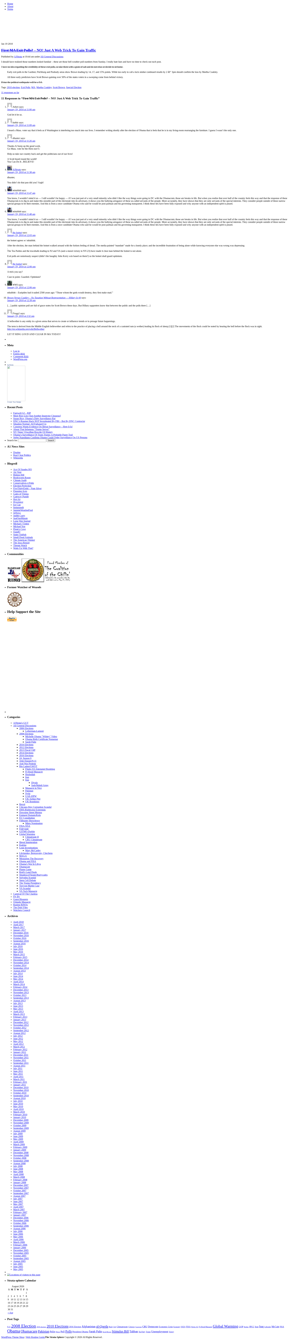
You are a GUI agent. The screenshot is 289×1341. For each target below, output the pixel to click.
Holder (246, 1327)
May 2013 (18, 1008)
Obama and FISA (27, 861)
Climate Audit (19, 480)
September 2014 (21, 968)
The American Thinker (24, 540)
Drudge (16, 452)
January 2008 (19, 1182)
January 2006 (19, 1247)
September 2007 (21, 1193)
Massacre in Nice (33, 788)
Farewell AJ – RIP (22, 413)
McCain (275, 1326)
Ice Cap (17, 504)
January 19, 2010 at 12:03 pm (21, 235)
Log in (16, 351)
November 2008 (21, 1155)
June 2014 (18, 976)
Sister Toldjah (19, 534)
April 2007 (18, 1207)
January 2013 (19, 1019)
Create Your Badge (14, 402)
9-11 (9, 1327)
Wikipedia (18, 458)
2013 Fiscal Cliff (27, 750)
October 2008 (19, 1158)
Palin (52, 1331)
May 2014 (18, 979)
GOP (241, 1326)
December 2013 (20, 989)
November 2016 (21, 935)
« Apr (10, 1312)
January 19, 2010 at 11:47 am (21, 193)
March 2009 (19, 1144)
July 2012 (18, 1036)
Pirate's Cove (19, 529)
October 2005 (19, 1255)
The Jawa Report (21, 542)
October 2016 (19, 938)
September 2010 (21, 1095)
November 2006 (21, 1220)
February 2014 (20, 987)
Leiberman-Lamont (34, 731)
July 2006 (18, 1231)
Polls (68, 1331)
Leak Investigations (28, 847)
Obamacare (24, 866)
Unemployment (159, 1331)
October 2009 (19, 1125)
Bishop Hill (18, 475)
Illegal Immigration (28, 842)
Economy (176, 1327)
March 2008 (19, 1177)
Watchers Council (21, 910)
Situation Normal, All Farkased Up (29, 424)
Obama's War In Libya (30, 864)
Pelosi (58, 1332)
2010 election (13, 87)
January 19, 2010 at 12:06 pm (21, 266)
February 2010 (20, 1114)
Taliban (133, 1331)
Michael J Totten (21, 523)
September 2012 (21, 1030)
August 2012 (19, 1033)
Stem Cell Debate (27, 880)
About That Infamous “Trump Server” (31, 429)
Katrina (22, 845)
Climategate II (32, 837)
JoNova (17, 513)
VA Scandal (25, 888)
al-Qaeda (102, 1326)
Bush (111, 1327)
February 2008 (20, 1179)
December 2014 (20, 960)
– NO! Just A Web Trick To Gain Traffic (48, 50)
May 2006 (18, 1236)
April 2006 (18, 1239)
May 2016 (18, 951)
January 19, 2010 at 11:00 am (21, 109)
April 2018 (18, 922)
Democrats (153, 1326)
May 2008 (18, 1171)
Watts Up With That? (23, 548)
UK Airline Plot (32, 799)
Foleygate (24, 828)
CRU (144, 1326)
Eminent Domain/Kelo (30, 815)
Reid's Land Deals (28, 872)
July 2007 (18, 1198)
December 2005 (20, 1250)
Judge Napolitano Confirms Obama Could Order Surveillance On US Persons (50, 437)
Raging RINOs (20, 904)
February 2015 (20, 957)
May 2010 (18, 1106)
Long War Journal (21, 521)
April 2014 (18, 981)
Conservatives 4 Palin (23, 483)
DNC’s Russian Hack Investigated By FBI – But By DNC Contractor (49, 421)
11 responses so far (10, 92)
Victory (171, 1332)
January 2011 (19, 1084)
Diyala (34, 782)
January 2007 (19, 1215)
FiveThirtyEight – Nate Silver (27, 488)
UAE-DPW (31, 796)
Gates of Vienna (21, 494)
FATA (183, 1327)
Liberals (267, 1327)
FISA (188, 1326)
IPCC (251, 1326)
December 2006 (20, 1217)
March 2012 (19, 1046)
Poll (63, 1331)
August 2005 (19, 1261)
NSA (282, 1327)
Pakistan (29, 790)
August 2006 (19, 1228)
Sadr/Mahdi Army (39, 785)
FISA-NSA (24, 826)
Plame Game (25, 869)
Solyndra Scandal (27, 877)
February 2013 (20, 1017)
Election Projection (22, 485)
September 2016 (21, 941)
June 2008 (18, 1169)
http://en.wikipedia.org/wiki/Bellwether (25, 329)
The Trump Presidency (30, 883)
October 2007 (19, 1190)
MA (33, 87)
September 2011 (21, 1063)
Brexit (22, 804)
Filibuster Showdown (29, 820)
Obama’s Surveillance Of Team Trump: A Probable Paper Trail (43, 434)
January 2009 (19, 1150)
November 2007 (21, 1188)
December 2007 (20, 1185)
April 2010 (18, 1109)
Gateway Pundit (21, 496)
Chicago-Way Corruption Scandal (35, 807)
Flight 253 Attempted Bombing (40, 769)
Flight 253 (194, 1327)
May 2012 (18, 1041)
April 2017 (18, 924)
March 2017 (19, 927)
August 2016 (19, 943)
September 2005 (21, 1258)
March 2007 (19, 1209)
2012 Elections (26, 747)
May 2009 (18, 1139)
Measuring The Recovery (31, 858)
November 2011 (21, 1057)
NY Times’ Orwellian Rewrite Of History (33, 432)
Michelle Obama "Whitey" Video (41, 736)
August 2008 (19, 1163)
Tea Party (142, 1332)
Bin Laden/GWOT (28, 766)
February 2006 (20, 1245)
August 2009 (19, 1131)
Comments (20, 356)
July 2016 (18, 946)
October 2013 (19, 995)
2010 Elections (26, 744)
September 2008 (21, 1160)
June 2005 (18, 1266)
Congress (138, 1327)
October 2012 (19, 1027)
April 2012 (18, 1044)
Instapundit (18, 507)
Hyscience (18, 502)
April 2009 (18, 1141)
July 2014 (18, 973)
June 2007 (18, 1201)
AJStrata (18, 56)
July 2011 (17, 1068)
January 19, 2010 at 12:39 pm (21, 300)
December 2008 (20, 1152)
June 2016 (18, 949)
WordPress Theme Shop (12, 1337)
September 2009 (21, 1128)
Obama (13, 1330)
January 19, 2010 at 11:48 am (21, 214)
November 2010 (21, 1090)
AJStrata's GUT (20, 723)
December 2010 (20, 1087)
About (10, 6)
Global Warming (27, 834)
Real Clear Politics (22, 455)
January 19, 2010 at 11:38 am (21, 172)
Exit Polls (25, 87)
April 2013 (18, 1011)
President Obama (80, 1331)
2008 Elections (26, 733)
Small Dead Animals (23, 537)
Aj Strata (10, 365)
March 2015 (19, 954)
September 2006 (21, 1226)
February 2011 (20, 1082)
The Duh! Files (20, 907)
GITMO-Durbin (27, 831)
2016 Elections (26, 755)
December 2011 (20, 1055)
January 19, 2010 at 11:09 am (21, 125)
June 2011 (18, 1071)
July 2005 (18, 1264)
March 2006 (19, 1242)
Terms (10, 9)
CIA (114, 1327)
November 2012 (21, 1025)
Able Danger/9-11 (27, 761)
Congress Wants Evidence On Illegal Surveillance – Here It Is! (43, 426)
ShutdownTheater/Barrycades (33, 875)
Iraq (27, 780)
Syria (27, 793)
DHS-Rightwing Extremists (32, 809)
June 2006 (18, 1234)
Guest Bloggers (20, 899)
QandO (16, 532)
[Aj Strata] (16, 400)
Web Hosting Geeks (35, 1337)
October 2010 (19, 1093)
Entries (19, 354)
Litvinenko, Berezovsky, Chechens (36, 853)
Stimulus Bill (120, 1331)
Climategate (122, 1326)
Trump (148, 1332)
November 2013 (21, 992)
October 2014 (19, 965)
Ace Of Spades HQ (22, 469)
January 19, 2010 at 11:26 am (21, 141)
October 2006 (19, 1223)
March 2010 (19, 1112)
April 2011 (18, 1076)
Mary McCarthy (33, 850)
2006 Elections (26, 728)
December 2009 (20, 1120)
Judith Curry (19, 515)
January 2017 (19, 930)
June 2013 (18, 1006)
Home (10, 3)
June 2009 (18, 1136)
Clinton (131, 1327)
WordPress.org (20, 359)
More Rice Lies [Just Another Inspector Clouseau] (37, 415)
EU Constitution (27, 818)
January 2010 (19, 1117)
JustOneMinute (20, 518)
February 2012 (20, 1049)
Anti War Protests (27, 763)
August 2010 (19, 1098)
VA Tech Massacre (28, 891)
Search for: (12, 440)
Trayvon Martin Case (29, 885)
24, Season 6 (25, 758)
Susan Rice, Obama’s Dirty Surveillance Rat (34, 418)
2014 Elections (26, 752)
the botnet (17, 232)
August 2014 (19, 970)
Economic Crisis (166, 1326)
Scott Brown (59, 87)
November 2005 (21, 1253)
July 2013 (18, 1003)
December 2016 (20, 932)
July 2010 (18, 1101)
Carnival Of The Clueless (25, 894)
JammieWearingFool (23, 510)
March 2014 (19, 984)
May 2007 (18, 1204)
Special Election (73, 87)
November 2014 (21, 962)
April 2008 (18, 1174)
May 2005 (18, 1269)
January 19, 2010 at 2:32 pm (20, 316)
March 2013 (19, 1014)
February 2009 (20, 1147)
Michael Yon (19, 526)
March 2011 (19, 1079)
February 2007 (20, 1212)
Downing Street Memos (30, 812)
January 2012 (19, 1052)
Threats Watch (20, 545)
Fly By (16, 896)
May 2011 (18, 1074)
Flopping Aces (20, 491)
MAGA (23, 856)
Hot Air (16, 499)
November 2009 (21, 1122)
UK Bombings (32, 801)
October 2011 (19, 1060)
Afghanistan (89, 1326)
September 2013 (21, 998)
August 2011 (19, 1065)
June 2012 (18, 1038)
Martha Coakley (44, 87)
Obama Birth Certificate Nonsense (41, 739)
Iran (27, 777)
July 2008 (18, 1166)
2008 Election (23, 1326)
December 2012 (20, 1022)
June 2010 (18, 1103)
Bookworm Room (22, 477)
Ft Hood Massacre (34, 771)
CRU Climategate (33, 839)
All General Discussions (51, 56)
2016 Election (75, 1327)
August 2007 (19, 1196)
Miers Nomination (34, 823)
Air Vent (17, 472)
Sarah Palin (30, 742)
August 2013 (19, 1000)
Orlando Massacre (22, 902)
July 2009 (18, 1133)
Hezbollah (30, 774)
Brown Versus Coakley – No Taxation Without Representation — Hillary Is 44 (44, 297)
